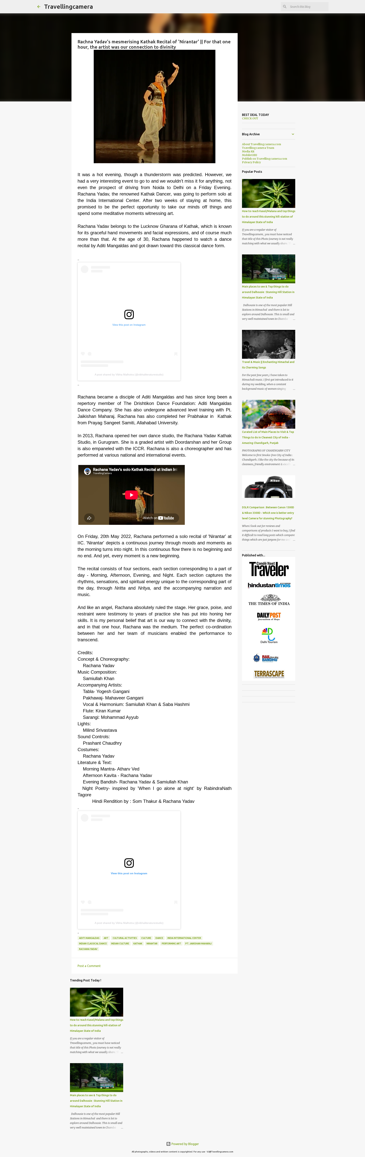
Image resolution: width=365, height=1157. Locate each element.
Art (106, 938)
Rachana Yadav (88, 949)
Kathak (137, 943)
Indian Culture (120, 943)
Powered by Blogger (185, 1144)
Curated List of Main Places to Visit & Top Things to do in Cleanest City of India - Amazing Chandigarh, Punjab (268, 437)
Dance (159, 938)
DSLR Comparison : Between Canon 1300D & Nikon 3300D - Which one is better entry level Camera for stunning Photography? (268, 513)
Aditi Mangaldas (89, 938)
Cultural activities (125, 938)
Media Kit (248, 151)
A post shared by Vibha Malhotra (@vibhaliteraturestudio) (129, 374)
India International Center (184, 938)
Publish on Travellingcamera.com (264, 158)
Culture (146, 938)
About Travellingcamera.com (261, 144)
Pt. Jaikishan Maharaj (198, 943)
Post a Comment (89, 966)
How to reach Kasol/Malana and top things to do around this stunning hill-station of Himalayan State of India (96, 1025)
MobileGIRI (249, 155)
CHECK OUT (250, 118)
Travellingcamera (68, 6)
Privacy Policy (251, 162)
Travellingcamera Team (258, 148)
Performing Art (171, 943)
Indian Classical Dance (93, 943)
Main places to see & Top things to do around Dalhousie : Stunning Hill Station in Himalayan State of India (96, 1101)
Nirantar (152, 943)
